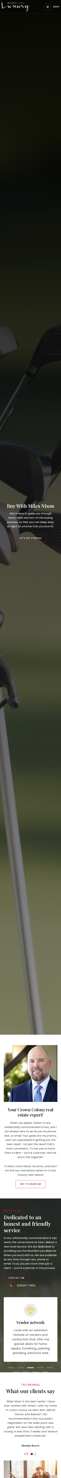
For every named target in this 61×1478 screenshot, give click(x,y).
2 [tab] (21, 1368)
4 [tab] (40, 1368)
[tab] (32, 1454)
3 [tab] (30, 1368)
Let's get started (30, 538)
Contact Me (16, 1277)
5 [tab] (50, 1368)
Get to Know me (30, 1184)
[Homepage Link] (16, 6)
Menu (56, 6)
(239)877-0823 (26, 1285)
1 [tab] (11, 1368)
